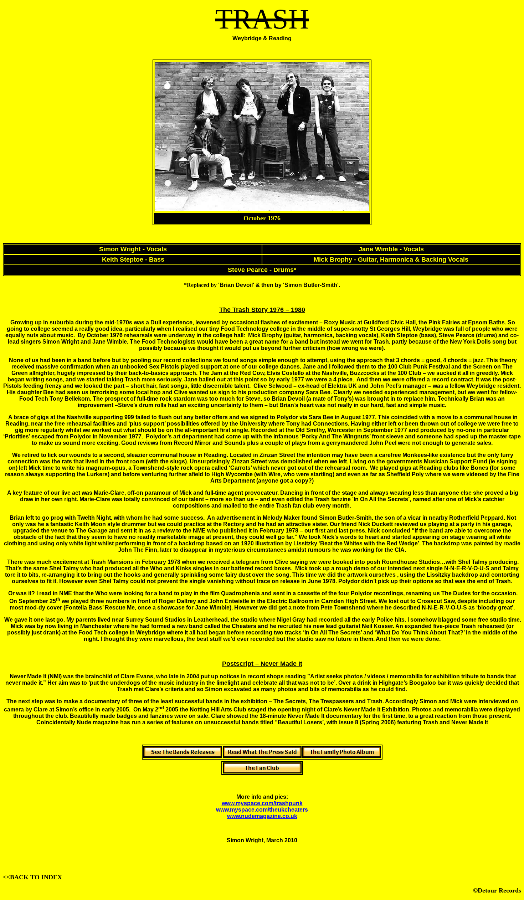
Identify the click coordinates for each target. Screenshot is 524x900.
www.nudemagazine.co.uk (262, 816)
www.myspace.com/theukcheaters (262, 810)
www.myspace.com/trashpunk (262, 803)
